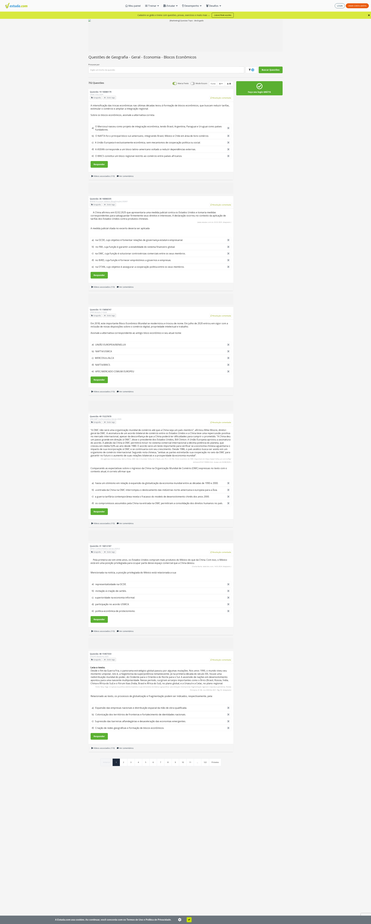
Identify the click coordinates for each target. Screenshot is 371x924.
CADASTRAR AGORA (222, 15)
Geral (136, 57)
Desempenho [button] (192, 5)
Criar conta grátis (357, 5)
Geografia (120, 57)
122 (205, 762)
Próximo (215, 762)
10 (183, 762)
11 (190, 762)
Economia (152, 57)
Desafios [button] (213, 5)
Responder (99, 164)
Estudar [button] (171, 5)
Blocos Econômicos (180, 57)
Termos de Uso (135, 920)
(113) (104, 176)
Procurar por (94, 64)
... (197, 762)
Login (340, 5)
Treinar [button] (152, 5)
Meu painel (134, 5)
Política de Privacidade (158, 920)
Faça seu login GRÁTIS (259, 92)
